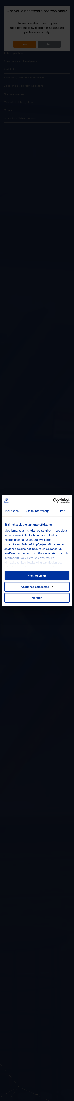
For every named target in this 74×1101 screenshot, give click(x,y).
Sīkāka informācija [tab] (37, 511)
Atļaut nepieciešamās (35, 586)
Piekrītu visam (37, 575)
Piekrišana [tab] (12, 511)
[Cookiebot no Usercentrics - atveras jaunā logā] (53, 500)
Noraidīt (37, 597)
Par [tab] (62, 511)
